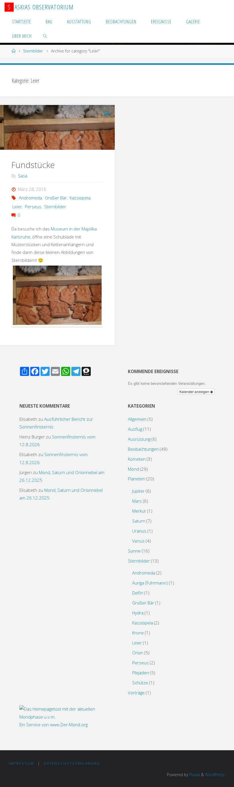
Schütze (140, 682)
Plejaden (140, 672)
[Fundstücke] (57, 127)
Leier (17, 206)
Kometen (137, 459)
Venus (138, 541)
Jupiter (138, 491)
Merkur (139, 511)
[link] (45, 36)
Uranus (139, 531)
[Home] (14, 51)
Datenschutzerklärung (72, 763)
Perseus (33, 206)
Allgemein (137, 419)
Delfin (137, 593)
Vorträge (136, 692)
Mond (133, 469)
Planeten (136, 478)
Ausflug (135, 429)
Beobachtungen (143, 449)
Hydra (138, 613)
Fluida (194, 774)
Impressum (21, 763)
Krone (138, 633)
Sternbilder (33, 51)
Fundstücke (33, 164)
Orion (137, 653)
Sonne (134, 551)
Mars (137, 501)
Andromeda (30, 198)
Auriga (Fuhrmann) (150, 583)
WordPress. (215, 774)
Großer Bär (56, 198)
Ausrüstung (139, 439)
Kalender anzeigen (194, 391)
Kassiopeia (80, 198)
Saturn (138, 521)
